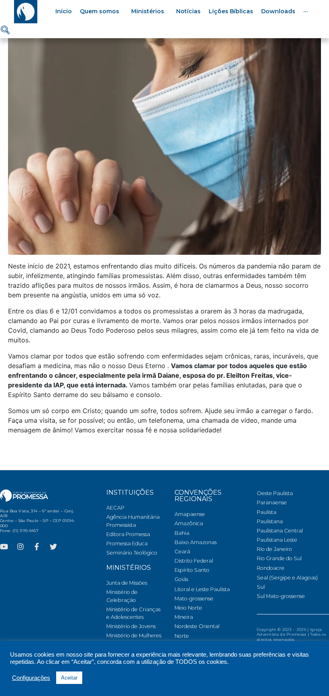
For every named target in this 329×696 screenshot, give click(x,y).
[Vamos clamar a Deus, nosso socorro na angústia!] (164, 143)
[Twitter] (53, 546)
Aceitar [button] (69, 678)
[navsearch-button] (5, 30)
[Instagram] (20, 546)
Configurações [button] (31, 678)
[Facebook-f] (37, 546)
